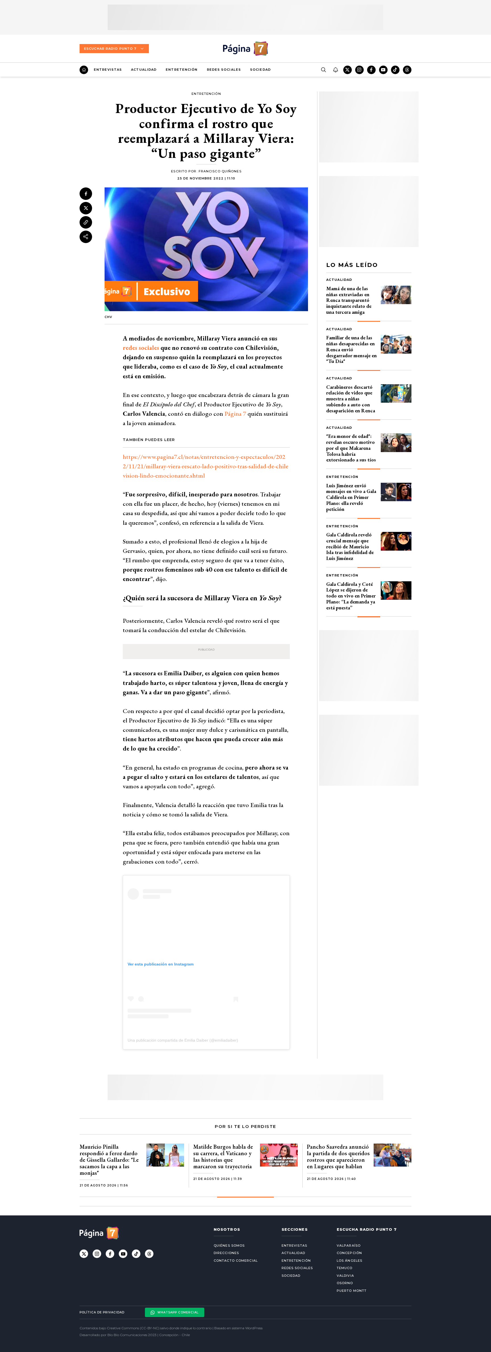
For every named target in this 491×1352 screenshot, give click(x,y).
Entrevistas (108, 70)
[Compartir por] (86, 236)
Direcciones (226, 1253)
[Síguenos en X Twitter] (347, 70)
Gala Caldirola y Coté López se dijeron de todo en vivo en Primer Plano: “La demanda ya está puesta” (351, 596)
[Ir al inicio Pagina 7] (245, 48)
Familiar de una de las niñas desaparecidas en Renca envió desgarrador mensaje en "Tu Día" (351, 349)
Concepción (349, 1253)
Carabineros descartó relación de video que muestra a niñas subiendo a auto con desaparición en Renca (350, 399)
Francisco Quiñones (220, 171)
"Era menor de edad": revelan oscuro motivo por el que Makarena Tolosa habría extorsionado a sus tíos (351, 448)
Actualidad (144, 70)
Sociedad (260, 70)
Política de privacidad (102, 1312)
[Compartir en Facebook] (86, 193)
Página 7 (235, 413)
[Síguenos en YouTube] (383, 70)
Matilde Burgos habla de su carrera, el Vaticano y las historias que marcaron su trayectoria (223, 1156)
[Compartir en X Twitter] (86, 208)
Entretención (181, 70)
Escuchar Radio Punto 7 (110, 49)
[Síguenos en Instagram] (359, 70)
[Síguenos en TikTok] (395, 70)
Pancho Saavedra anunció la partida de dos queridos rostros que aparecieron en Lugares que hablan (338, 1156)
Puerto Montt (352, 1291)
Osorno (345, 1283)
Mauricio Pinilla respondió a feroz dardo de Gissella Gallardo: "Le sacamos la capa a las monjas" (109, 1160)
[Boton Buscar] (323, 70)
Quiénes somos (229, 1245)
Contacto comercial (236, 1261)
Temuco (345, 1268)
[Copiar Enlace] (86, 222)
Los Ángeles (349, 1261)
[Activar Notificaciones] (335, 70)
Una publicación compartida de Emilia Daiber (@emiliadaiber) (183, 1040)
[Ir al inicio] (84, 70)
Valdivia (345, 1276)
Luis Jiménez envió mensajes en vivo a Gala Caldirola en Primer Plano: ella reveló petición (351, 497)
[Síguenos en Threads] (407, 70)
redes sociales (141, 348)
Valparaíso (349, 1245)
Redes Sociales (224, 70)
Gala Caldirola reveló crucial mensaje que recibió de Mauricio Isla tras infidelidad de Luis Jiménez (350, 546)
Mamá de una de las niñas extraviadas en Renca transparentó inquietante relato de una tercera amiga (348, 300)
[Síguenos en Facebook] (371, 70)
